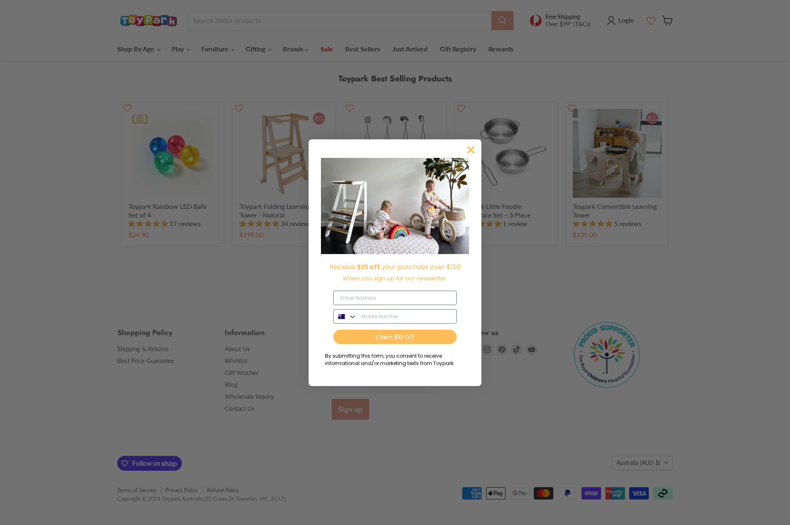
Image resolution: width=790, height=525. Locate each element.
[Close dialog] (471, 150)
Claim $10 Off (395, 337)
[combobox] (345, 316)
